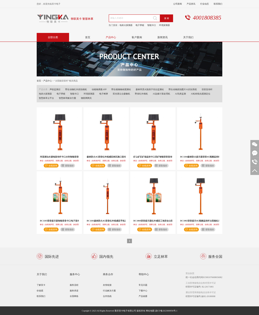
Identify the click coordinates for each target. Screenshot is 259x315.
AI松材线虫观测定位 (200, 94)
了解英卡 (41, 285)
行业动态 (204, 4)
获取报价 (69, 166)
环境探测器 (164, 25)
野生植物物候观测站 (121, 89)
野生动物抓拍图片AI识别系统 (183, 89)
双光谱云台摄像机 (121, 94)
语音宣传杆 (207, 89)
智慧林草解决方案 (67, 98)
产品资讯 (191, 4)
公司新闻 (177, 4)
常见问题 (143, 285)
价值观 (40, 290)
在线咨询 (53, 166)
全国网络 (74, 296)
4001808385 (207, 18)
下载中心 (143, 290)
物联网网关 (86, 98)
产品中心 (111, 37)
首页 (87, 37)
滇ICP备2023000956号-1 (166, 311)
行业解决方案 (109, 290)
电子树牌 (103, 94)
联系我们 (218, 4)
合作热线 (107, 296)
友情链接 (107, 285)
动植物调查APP (99, 89)
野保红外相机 (141, 94)
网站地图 (150, 311)
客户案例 (137, 37)
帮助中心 (144, 274)
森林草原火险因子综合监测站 (150, 89)
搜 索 (166, 18)
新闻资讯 (162, 37)
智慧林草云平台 (46, 98)
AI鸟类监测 (180, 94)
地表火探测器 (126, 25)
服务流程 (74, 285)
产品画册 (143, 296)
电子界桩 (140, 25)
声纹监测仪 (55, 89)
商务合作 (108, 274)
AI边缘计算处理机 (161, 94)
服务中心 (75, 274)
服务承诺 (74, 290)
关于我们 (188, 37)
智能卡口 (151, 25)
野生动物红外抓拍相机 (76, 89)
